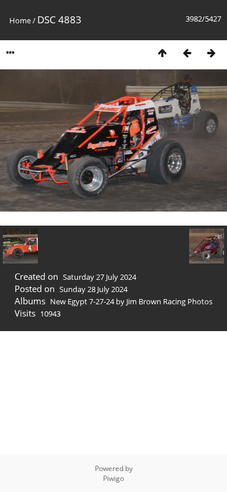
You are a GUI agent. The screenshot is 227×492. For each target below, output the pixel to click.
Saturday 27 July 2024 (99, 277)
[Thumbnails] (162, 52)
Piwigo (113, 478)
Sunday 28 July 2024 (93, 289)
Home (20, 20)
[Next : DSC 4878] (211, 52)
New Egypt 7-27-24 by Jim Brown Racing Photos (131, 301)
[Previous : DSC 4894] (187, 52)
